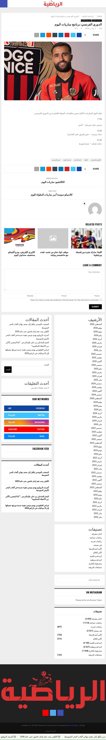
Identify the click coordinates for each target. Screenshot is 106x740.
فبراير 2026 (97, 346)
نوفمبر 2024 (97, 387)
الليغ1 (86, 160)
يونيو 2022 (97, 495)
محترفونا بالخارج (86, 20)
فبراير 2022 (97, 510)
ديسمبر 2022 (96, 472)
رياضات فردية (96, 541)
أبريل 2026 (97, 339)
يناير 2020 (98, 517)
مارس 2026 (97, 343)
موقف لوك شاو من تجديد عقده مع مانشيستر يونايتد (54, 253)
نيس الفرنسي (56, 160)
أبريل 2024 (97, 413)
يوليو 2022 (97, 491)
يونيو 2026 (97, 332)
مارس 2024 (97, 417)
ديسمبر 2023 (96, 428)
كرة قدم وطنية (96, 560)
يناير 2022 (98, 513)
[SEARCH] (60, 580)
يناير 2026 (98, 350)
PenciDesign (73, 725)
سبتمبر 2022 (97, 484)
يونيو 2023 (97, 450)
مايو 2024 (98, 409)
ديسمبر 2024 (96, 383)
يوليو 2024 (97, 402)
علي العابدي (77, 160)
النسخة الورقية (50, 731)
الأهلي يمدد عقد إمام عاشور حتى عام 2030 (32, 331)
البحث (46, 365)
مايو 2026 (98, 335)
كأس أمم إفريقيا (95, 549)
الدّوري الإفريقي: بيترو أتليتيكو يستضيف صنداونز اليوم (21, 253)
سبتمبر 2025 (97, 365)
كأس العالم (97, 552)
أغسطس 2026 (96, 324)
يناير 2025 (98, 380)
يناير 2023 (98, 469)
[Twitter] (53, 713)
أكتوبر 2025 (97, 361)
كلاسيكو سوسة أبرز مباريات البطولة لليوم (52, 195)
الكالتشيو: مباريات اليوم (53, 182)
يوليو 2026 (97, 328)
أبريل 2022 (97, 502)
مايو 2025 (98, 369)
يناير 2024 (98, 424)
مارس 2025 (97, 372)
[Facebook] (60, 713)
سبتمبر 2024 (97, 395)
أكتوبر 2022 (97, 480)
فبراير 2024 (97, 421)
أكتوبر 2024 (97, 391)
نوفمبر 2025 (97, 357)
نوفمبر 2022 (97, 476)
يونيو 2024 (97, 406)
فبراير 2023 (97, 465)
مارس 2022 (97, 506)
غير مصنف (97, 545)
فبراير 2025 (97, 376)
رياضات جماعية (96, 538)
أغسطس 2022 (96, 487)
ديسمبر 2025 (96, 354)
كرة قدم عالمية (97, 20)
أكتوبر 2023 (97, 435)
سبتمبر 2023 (97, 439)
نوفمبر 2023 (97, 432)
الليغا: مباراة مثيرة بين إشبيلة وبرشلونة (89, 253)
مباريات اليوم (67, 160)
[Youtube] (46, 713)
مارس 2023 (97, 461)
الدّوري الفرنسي (95, 160)
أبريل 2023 (97, 458)
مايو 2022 (98, 498)
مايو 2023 (98, 454)
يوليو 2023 (97, 446)
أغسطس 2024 (96, 398)
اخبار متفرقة (97, 534)
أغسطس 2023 (96, 443)
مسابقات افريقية (95, 567)
